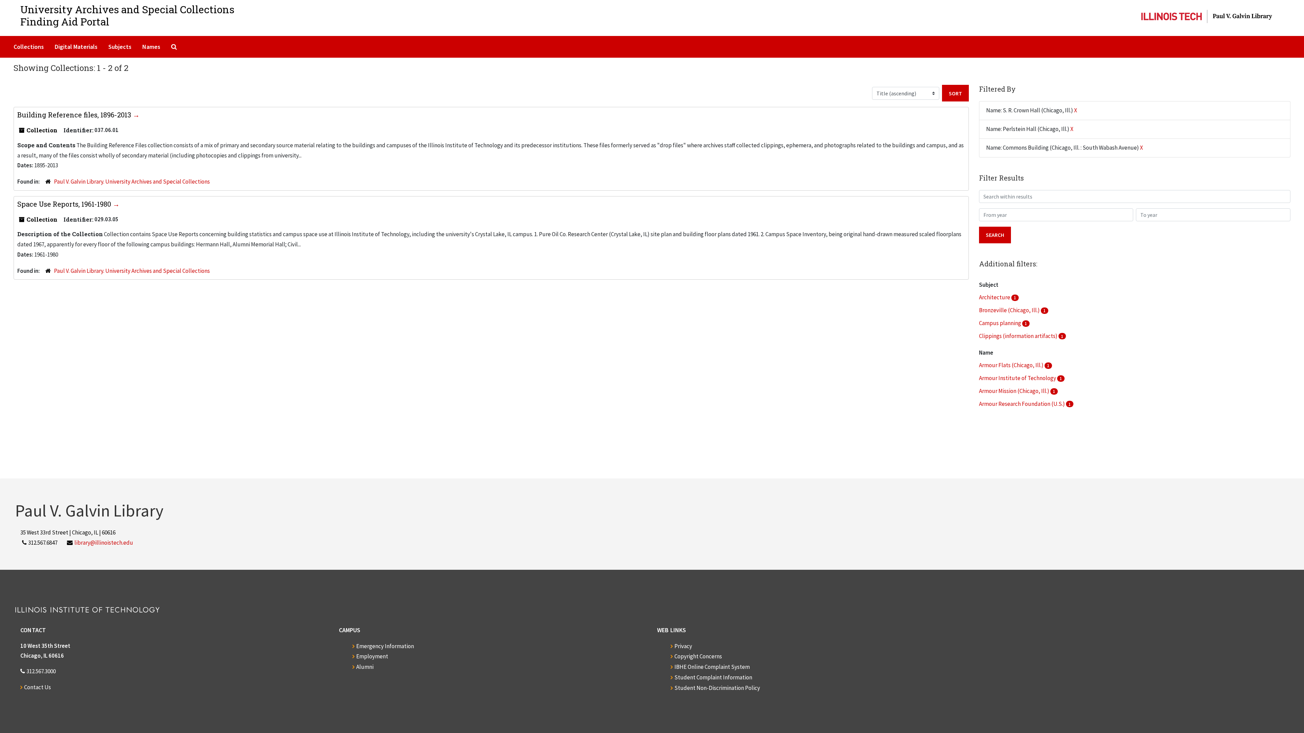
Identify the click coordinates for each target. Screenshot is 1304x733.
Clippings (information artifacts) (1018, 336)
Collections (29, 47)
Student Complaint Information (713, 677)
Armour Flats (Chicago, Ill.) (1012, 365)
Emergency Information (385, 646)
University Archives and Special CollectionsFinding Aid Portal (127, 15)
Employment (372, 656)
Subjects (119, 47)
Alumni (365, 667)
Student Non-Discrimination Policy (717, 688)
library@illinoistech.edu (103, 542)
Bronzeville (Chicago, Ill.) (1010, 310)
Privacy (683, 646)
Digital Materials (76, 47)
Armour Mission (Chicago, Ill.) (1014, 391)
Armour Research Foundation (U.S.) (1022, 404)
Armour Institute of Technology (1018, 378)
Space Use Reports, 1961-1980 (65, 204)
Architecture (995, 297)
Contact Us (37, 687)
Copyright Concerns (698, 656)
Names (151, 47)
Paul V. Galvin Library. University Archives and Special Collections (132, 181)
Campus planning (1000, 323)
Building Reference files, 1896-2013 (75, 114)
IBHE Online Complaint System (712, 667)
